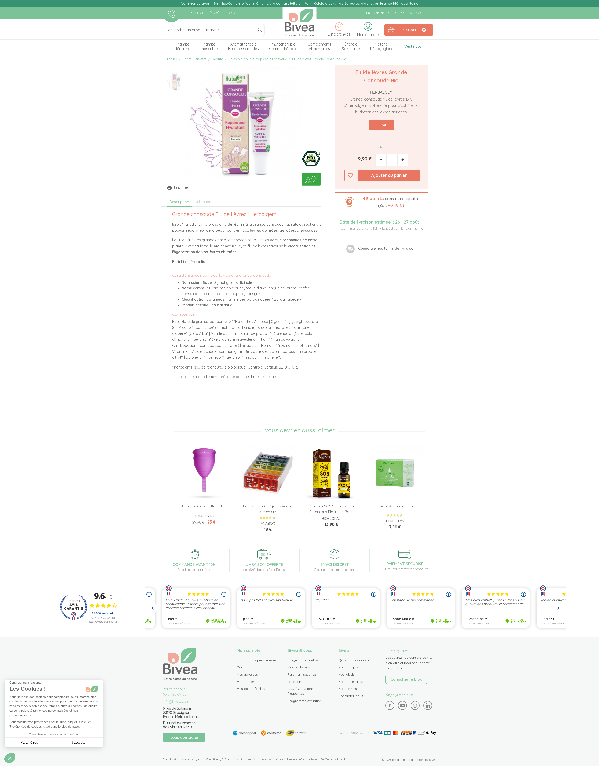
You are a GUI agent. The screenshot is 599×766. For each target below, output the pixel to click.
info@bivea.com (176, 701)
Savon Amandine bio (395, 506)
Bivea (300, 23)
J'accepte (78, 742)
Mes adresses (247, 674)
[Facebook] (389, 705)
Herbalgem (381, 92)
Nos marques (348, 667)
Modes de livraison (302, 667)
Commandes (247, 667)
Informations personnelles (257, 660)
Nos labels (346, 674)
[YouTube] (402, 705)
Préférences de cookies (335, 759)
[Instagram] (415, 705)
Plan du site (170, 759)
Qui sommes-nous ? (353, 660)
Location (294, 681)
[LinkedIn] (427, 705)
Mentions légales (191, 759)
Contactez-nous (350, 696)
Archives (252, 759)
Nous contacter (421, 13)
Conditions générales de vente (225, 759)
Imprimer (181, 187)
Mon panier (245, 681)
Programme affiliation (305, 701)
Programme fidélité (303, 660)
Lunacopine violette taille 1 (204, 506)
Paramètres (29, 742)
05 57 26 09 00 (195, 13)
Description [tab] (179, 201)
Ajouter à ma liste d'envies (350, 175)
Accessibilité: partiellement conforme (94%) (289, 759)
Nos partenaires (350, 681)
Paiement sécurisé (302, 674)
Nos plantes (347, 689)
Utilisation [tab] (203, 201)
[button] (381, 201)
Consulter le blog (407, 679)
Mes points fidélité (251, 689)
